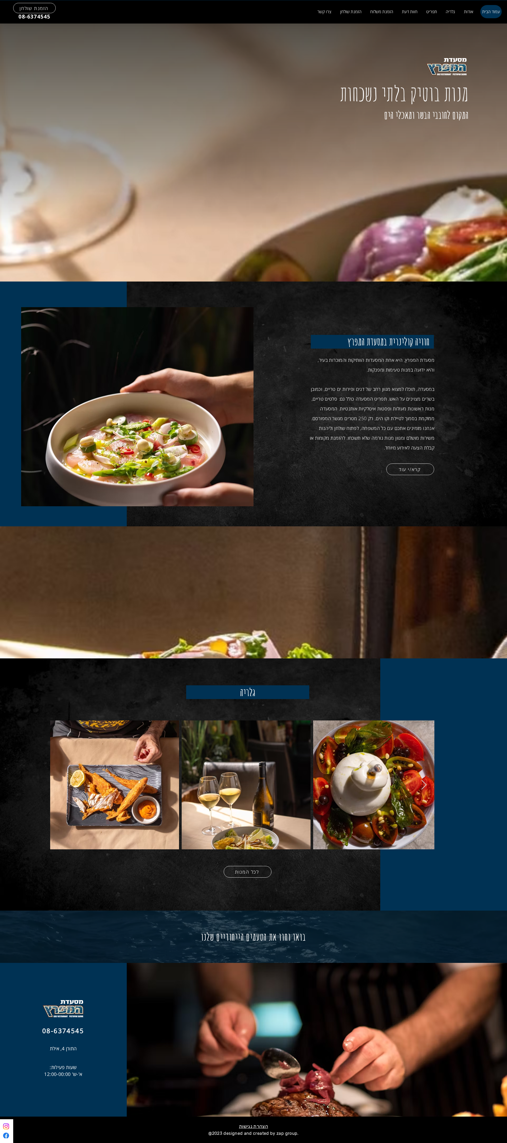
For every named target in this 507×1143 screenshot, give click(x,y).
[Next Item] (424, 785)
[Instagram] (6, 1126)
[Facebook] (6, 1136)
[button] (409, 11)
